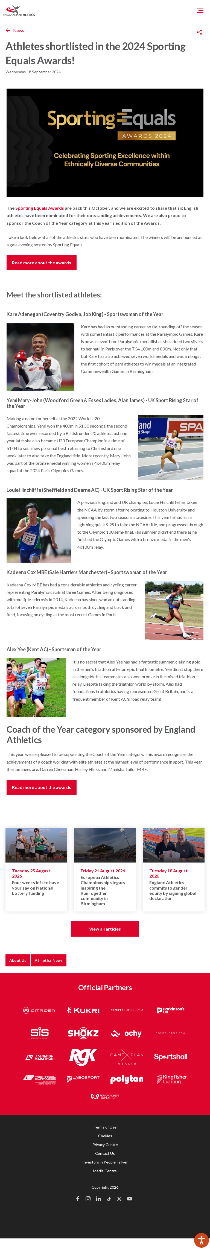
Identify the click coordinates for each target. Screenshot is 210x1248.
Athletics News (49, 960)
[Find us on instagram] (88, 1199)
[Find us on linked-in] (98, 1199)
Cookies (105, 1135)
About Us (17, 960)
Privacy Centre (105, 1144)
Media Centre (105, 1170)
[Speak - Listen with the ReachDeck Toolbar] (201, 1240)
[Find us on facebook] (77, 1199)
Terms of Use (105, 1127)
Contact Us (105, 1153)
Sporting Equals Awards (39, 208)
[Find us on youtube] (129, 1199)
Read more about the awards (41, 262)
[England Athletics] (19, 10)
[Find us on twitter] (119, 1199)
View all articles (105, 928)
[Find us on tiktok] (109, 1199)
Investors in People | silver (105, 1162)
